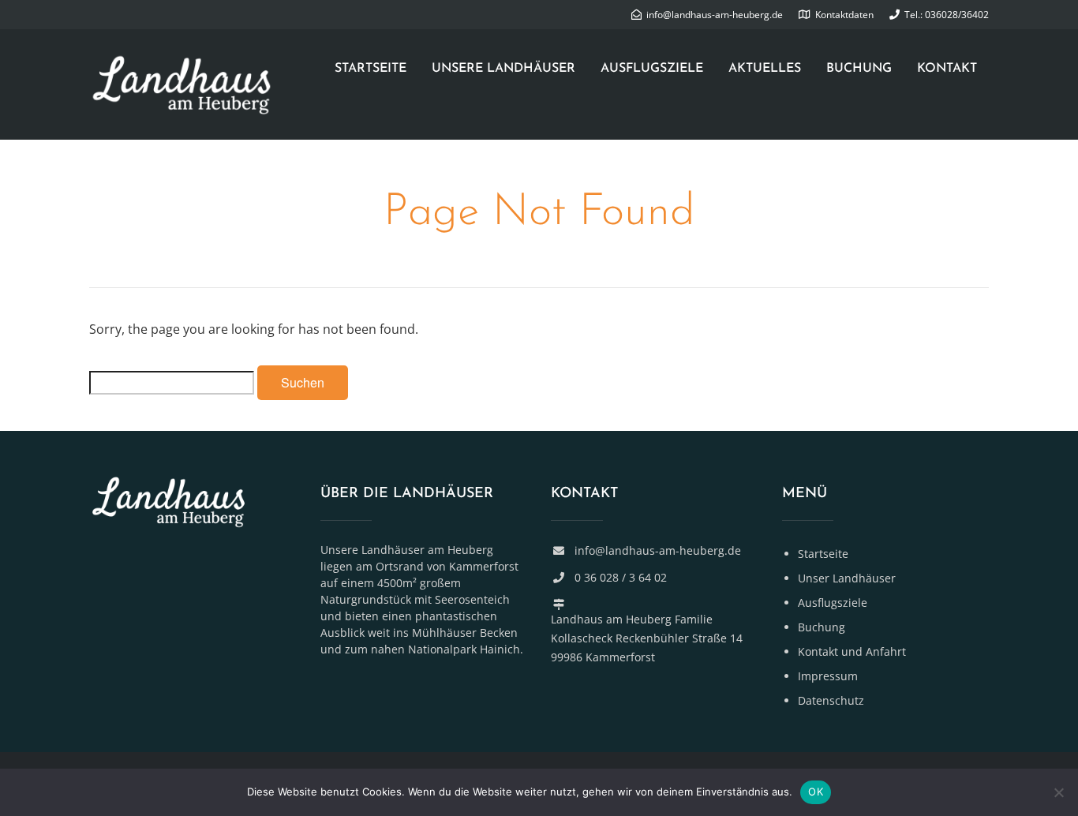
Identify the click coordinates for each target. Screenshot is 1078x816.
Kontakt (947, 68)
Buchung (859, 68)
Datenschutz (831, 700)
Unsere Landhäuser (503, 68)
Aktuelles (764, 68)
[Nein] (1058, 792)
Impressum (828, 675)
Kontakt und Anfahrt (852, 651)
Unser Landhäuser (847, 578)
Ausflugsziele (652, 68)
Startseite (370, 68)
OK (815, 791)
